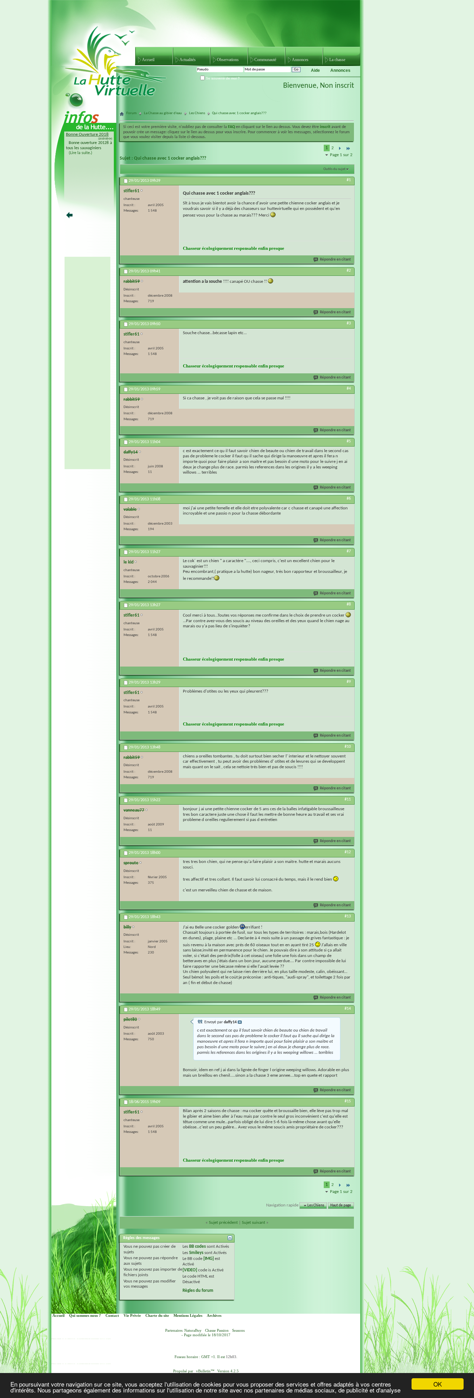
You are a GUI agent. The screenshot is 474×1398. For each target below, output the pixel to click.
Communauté (265, 59)
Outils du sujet (334, 169)
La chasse (337, 59)
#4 (349, 389)
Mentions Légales (187, 1315)
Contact (112, 1315)
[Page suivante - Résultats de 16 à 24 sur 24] (340, 149)
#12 (348, 852)
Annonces (300, 59)
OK (437, 1384)
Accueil (148, 59)
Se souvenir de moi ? (222, 78)
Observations (228, 59)
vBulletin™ (205, 1371)
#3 (349, 323)
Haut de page (340, 1206)
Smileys (196, 1253)
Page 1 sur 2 (341, 155)
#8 (349, 604)
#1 (349, 180)
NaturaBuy (193, 1330)
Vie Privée (132, 1315)
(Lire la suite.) (80, 153)
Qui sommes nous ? (85, 1315)
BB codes (197, 1246)
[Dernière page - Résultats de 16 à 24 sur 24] (348, 149)
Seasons (238, 1330)
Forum (131, 113)
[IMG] (208, 1258)
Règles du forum (198, 1290)
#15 (348, 1101)
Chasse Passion (217, 1330)
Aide (315, 70)
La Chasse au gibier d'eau (163, 113)
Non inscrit (337, 86)
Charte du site (157, 1315)
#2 (349, 271)
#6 (349, 499)
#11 (348, 799)
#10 (348, 747)
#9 (349, 682)
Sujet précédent (223, 1222)
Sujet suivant (253, 1222)
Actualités (187, 59)
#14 (348, 1009)
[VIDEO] (190, 1270)
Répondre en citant (335, 260)
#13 (348, 916)
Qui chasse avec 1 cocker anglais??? (170, 158)
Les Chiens (197, 113)
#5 (349, 441)
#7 (349, 551)
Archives (214, 1315)
